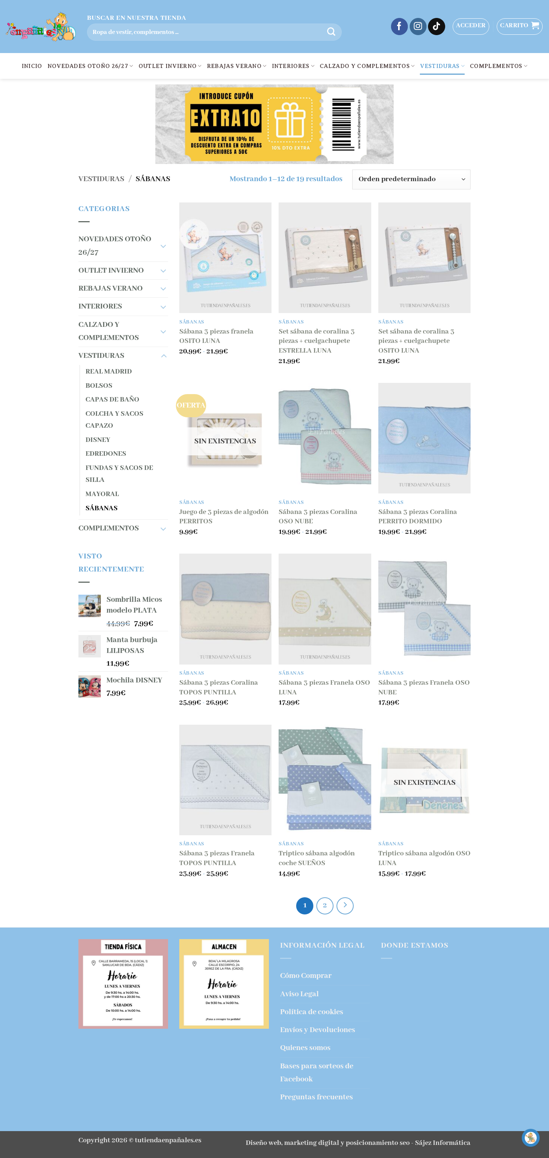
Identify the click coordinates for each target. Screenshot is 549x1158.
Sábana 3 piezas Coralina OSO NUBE (318, 517)
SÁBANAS (102, 508)
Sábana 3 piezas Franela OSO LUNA (324, 687)
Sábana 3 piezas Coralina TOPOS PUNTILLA (218, 687)
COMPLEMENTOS (496, 66)
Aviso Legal (299, 994)
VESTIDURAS (439, 66)
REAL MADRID (109, 371)
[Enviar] (331, 32)
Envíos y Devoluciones (317, 1030)
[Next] (345, 905)
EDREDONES (106, 453)
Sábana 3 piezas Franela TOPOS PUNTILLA (217, 858)
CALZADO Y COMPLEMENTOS (365, 66)
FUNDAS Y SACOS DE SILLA (119, 474)
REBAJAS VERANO (234, 66)
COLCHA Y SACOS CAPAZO (114, 419)
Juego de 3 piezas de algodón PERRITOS (224, 517)
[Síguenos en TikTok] (436, 26)
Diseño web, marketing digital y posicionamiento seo (328, 1143)
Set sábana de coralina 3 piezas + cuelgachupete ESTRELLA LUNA (317, 341)
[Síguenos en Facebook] (399, 26)
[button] (471, 26)
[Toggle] (163, 246)
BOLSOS (99, 385)
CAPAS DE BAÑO (112, 399)
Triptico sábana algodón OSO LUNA (424, 858)
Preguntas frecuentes (316, 1097)
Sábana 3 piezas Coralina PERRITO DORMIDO (417, 517)
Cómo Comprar (306, 976)
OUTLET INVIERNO (168, 66)
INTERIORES (291, 66)
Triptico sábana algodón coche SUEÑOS (317, 858)
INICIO (32, 66)
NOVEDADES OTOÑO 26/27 (87, 66)
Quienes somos (305, 1048)
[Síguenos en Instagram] (418, 26)
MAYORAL (102, 494)
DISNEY (98, 440)
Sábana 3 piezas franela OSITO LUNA (216, 336)
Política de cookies (311, 1012)
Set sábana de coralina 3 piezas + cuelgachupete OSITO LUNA (416, 341)
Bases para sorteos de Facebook (316, 1072)
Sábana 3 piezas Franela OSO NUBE (424, 687)
